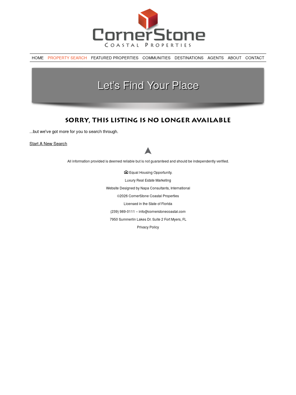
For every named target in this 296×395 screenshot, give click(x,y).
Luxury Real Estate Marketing (148, 180)
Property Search (67, 57)
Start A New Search (48, 143)
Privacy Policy (148, 226)
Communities (157, 57)
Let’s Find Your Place (148, 84)
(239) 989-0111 (122, 211)
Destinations (189, 57)
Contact (254, 57)
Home (38, 57)
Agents (216, 57)
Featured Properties (114, 57)
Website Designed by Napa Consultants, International (148, 187)
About (234, 57)
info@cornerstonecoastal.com (162, 211)
